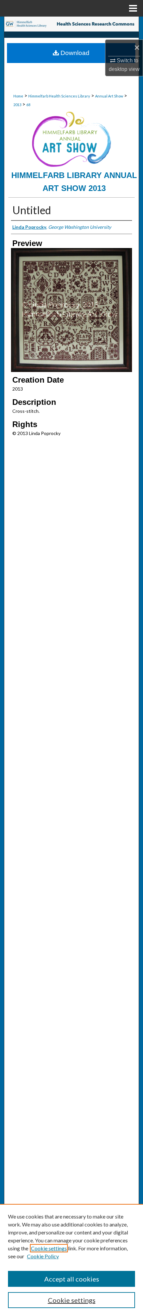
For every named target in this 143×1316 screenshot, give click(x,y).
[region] (71, 1260)
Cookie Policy (43, 1256)
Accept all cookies (71, 1279)
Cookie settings (49, 1248)
